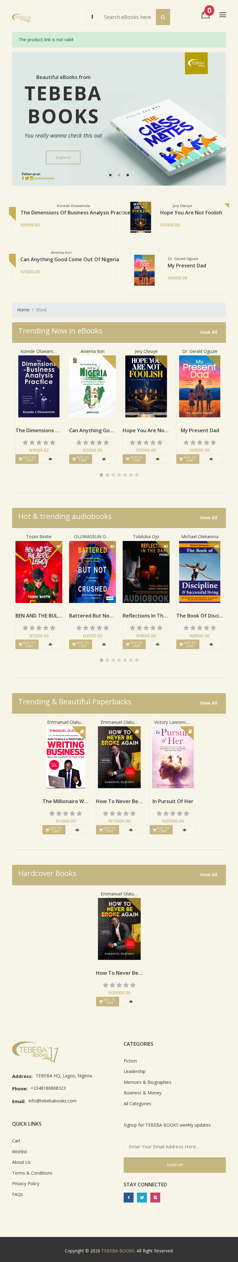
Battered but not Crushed (38, 616)
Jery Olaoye (92, 351)
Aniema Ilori (39, 351)
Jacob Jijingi (199, 351)
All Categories (137, 1103)
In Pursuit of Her (172, 801)
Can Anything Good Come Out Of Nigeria (38, 430)
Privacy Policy (25, 1183)
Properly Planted (199, 616)
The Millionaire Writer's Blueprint (65, 801)
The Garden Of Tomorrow (190, 259)
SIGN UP (175, 1164)
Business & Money (142, 1093)
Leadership (135, 1071)
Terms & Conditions (32, 1173)
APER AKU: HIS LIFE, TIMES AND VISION (177, 212)
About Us (21, 1162)
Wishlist (19, 1151)
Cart (16, 1141)
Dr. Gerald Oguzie (146, 351)
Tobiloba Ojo (92, 536)
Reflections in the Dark (92, 616)
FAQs (17, 1194)
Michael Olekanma (146, 536)
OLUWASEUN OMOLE (39, 536)
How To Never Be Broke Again (119, 801)
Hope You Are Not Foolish (81, 212)
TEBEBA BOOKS (117, 1251)
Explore (63, 157)
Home (23, 310)
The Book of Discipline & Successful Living (146, 616)
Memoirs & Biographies (147, 1082)
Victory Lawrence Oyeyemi (173, 722)
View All (208, 332)
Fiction (130, 1061)
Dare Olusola (200, 536)
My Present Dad (77, 265)
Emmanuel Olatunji (65, 722)
